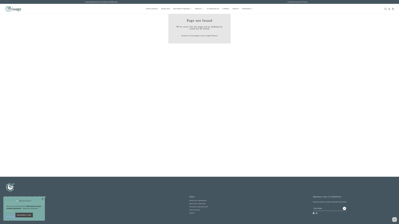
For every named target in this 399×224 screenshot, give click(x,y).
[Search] (385, 9)
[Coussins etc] (13, 8)
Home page (194, 36)
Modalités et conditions (197, 203)
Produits (214, 36)
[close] (43, 199)
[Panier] (393, 9)
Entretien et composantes (198, 200)
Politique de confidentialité (198, 206)
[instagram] (316, 213)
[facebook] (314, 213)
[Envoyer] (344, 208)
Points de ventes (194, 210)
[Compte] (389, 9)
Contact (192, 213)
